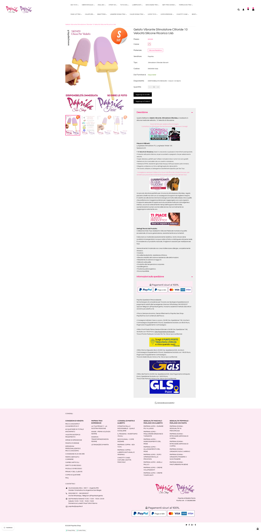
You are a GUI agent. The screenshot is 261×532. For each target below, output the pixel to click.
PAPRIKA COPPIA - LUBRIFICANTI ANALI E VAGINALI (126, 452)
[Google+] (192, 525)
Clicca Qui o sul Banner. (174, 334)
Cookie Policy (82, 530)
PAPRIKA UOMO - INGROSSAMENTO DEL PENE (152, 441)
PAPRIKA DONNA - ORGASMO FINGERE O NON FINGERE (178, 457)
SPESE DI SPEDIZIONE (73, 440)
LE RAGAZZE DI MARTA (100, 444)
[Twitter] (186, 525)
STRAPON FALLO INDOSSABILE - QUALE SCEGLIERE (126, 428)
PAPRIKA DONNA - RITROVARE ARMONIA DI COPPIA (179, 436)
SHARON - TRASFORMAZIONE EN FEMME (100, 439)
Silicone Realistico (155, 50)
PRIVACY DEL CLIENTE (73, 471)
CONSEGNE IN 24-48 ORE (75, 454)
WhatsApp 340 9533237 (179, 304)
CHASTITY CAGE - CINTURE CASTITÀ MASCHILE (124, 460)
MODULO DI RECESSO (73, 468)
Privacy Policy (71, 530)
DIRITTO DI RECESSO (73, 465)
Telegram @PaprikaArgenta (152, 306)
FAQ (67, 478)
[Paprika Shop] (19, 9)
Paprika (151, 56)
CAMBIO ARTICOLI (72, 462)
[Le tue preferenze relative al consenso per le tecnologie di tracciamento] (257, 528)
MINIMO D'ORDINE (72, 443)
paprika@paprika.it (75, 506)
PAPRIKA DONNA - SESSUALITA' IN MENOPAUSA (177, 428)
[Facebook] (189, 525)
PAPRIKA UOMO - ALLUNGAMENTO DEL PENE (152, 449)
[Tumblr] (195, 525)
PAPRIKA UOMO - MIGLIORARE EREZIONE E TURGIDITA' (153, 434)
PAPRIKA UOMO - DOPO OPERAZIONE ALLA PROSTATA (152, 457)
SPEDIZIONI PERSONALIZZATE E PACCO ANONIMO (73, 448)
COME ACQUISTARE (72, 475)
